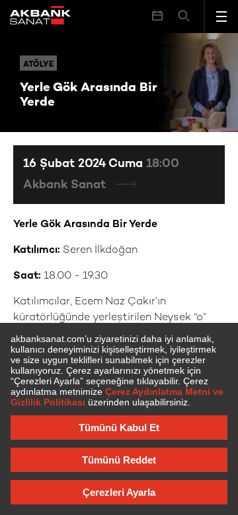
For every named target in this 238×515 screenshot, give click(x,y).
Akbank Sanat (66, 185)
